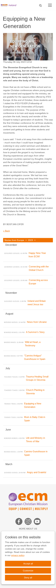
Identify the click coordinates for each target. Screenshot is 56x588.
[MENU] (49, 5)
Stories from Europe (14, 240)
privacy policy (17, 555)
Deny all (28, 577)
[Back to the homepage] (9, 5)
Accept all (28, 563)
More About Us (28, 528)
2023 (30, 240)
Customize (28, 570)
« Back (6, 231)
